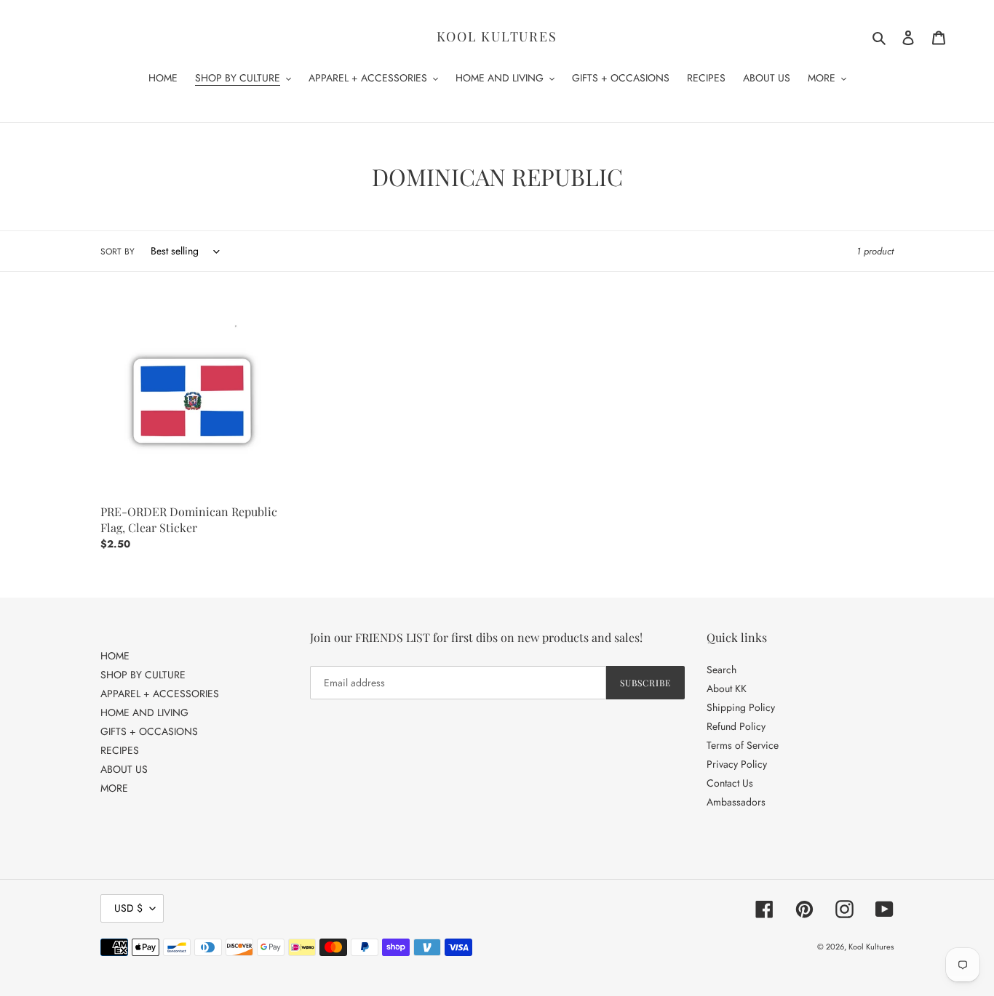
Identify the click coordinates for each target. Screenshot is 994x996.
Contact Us (730, 783)
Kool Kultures (497, 37)
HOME (115, 655)
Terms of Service (743, 745)
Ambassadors (736, 802)
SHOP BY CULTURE (143, 674)
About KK (727, 688)
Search (721, 669)
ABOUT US (124, 769)
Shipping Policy (741, 707)
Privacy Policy (737, 764)
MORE (114, 788)
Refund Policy (736, 726)
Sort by (117, 251)
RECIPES (119, 750)
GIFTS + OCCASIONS (149, 731)
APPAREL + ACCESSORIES (159, 693)
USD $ (128, 908)
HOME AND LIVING (144, 712)
